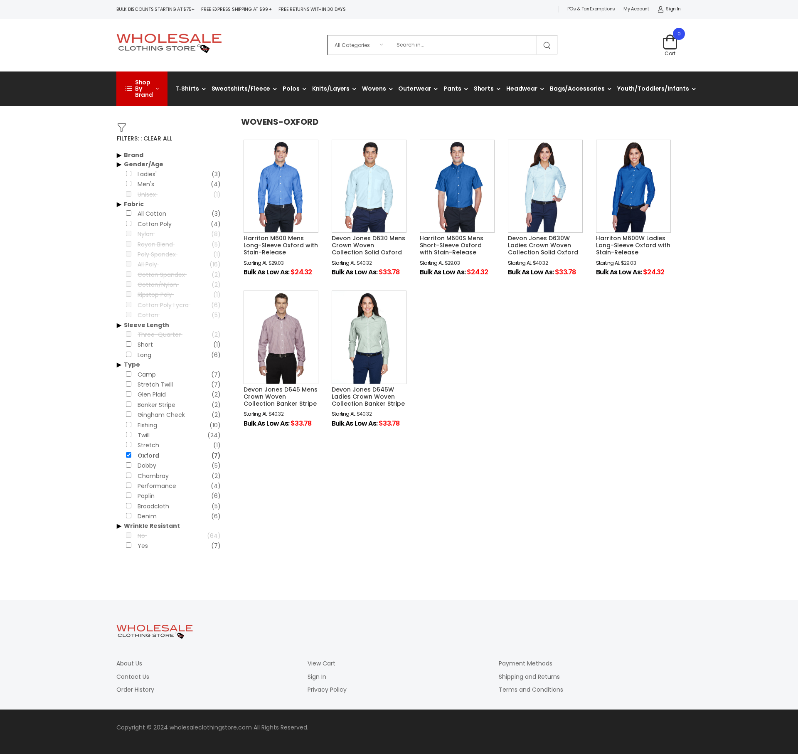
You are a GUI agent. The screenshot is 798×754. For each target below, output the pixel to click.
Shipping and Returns (529, 677)
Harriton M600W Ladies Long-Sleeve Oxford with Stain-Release (633, 245)
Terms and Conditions (531, 689)
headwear (521, 88)
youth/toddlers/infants (653, 88)
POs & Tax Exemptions (591, 8)
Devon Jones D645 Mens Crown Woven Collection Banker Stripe (281, 396)
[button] (141, 88)
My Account (636, 8)
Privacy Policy (327, 689)
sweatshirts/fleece (241, 88)
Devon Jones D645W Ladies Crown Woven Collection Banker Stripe (368, 396)
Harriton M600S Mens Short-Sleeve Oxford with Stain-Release (451, 245)
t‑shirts (187, 88)
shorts (484, 88)
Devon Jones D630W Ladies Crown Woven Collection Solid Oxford (543, 245)
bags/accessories (577, 88)
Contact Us (132, 677)
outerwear (414, 88)
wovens (374, 88)
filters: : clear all (144, 138)
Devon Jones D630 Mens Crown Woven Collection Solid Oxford (368, 245)
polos (291, 88)
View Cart (321, 663)
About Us (129, 663)
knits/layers (331, 88)
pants (452, 88)
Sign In (673, 8)
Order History (135, 689)
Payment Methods (525, 663)
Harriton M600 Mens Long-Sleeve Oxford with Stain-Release (281, 245)
